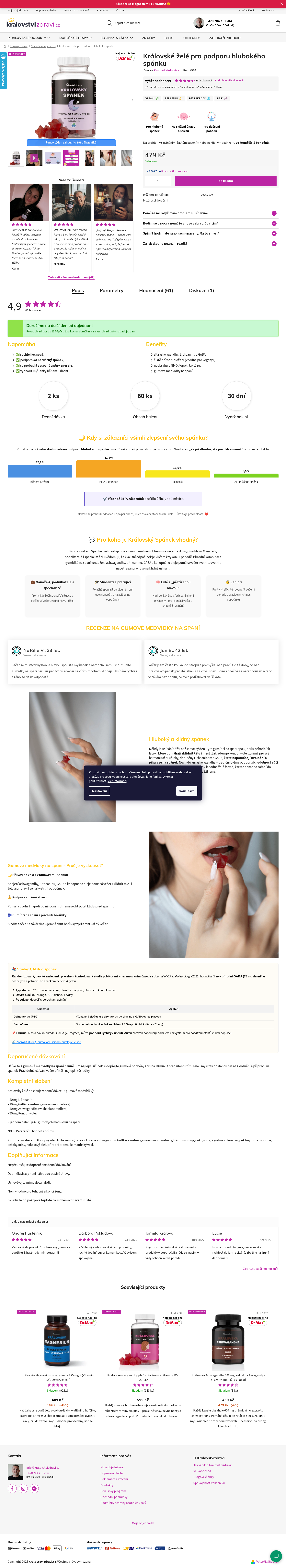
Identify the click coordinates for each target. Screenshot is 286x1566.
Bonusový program (113, 1491)
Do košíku (226, 181)
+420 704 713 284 (219, 21)
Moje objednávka (18, 11)
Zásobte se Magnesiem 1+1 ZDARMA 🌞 (143, 4)
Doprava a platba (46, 11)
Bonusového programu (174, 171)
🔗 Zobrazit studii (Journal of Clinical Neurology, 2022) (46, 1042)
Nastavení (99, 791)
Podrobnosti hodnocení (229, 81)
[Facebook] (12, 1488)
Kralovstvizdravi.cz (166, 70)
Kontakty (102, 11)
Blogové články (203, 1477)
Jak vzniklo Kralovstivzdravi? (212, 1465)
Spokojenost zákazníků (209, 1483)
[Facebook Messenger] (34, 1488)
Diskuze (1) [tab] (201, 290)
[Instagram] (23, 1488)
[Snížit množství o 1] (148, 181)
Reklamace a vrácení (76, 11)
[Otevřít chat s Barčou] (276, 1556)
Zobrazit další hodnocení (260, 1269)
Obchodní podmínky (113, 1497)
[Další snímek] (132, 100)
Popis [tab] (78, 290)
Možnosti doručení (155, 200)
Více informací (117, 781)
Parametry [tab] (111, 290)
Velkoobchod (202, 1471)
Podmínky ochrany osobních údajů (123, 1503)
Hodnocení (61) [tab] (156, 290)
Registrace (268, 11)
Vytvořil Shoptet (267, 1562)
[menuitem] (29, 38)
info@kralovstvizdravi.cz (42, 1468)
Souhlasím (186, 791)
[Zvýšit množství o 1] (168, 181)
